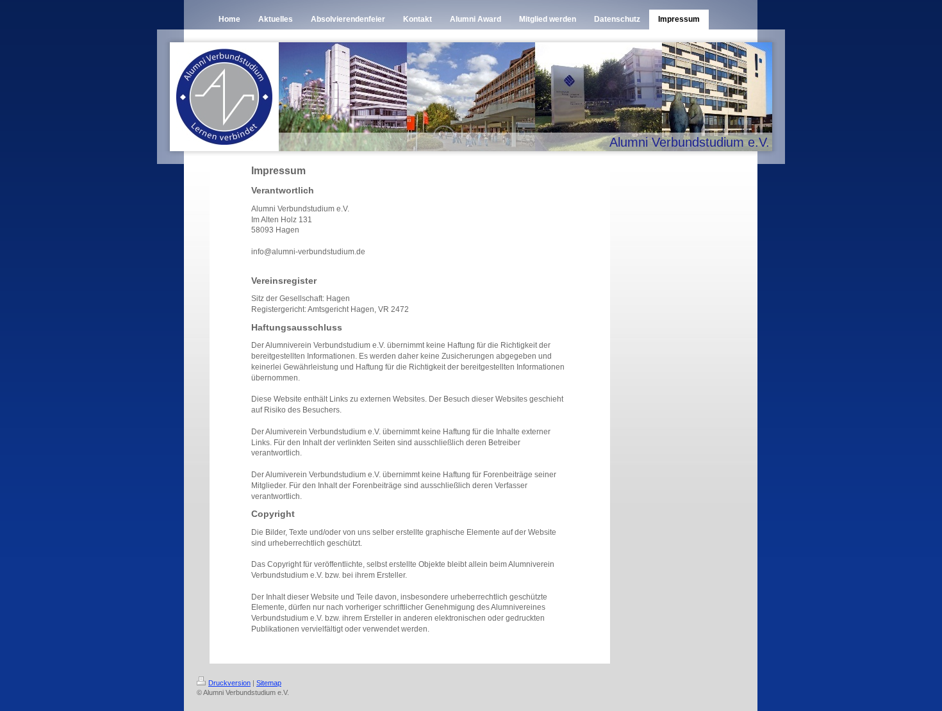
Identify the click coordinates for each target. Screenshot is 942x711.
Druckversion (229, 683)
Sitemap (268, 683)
